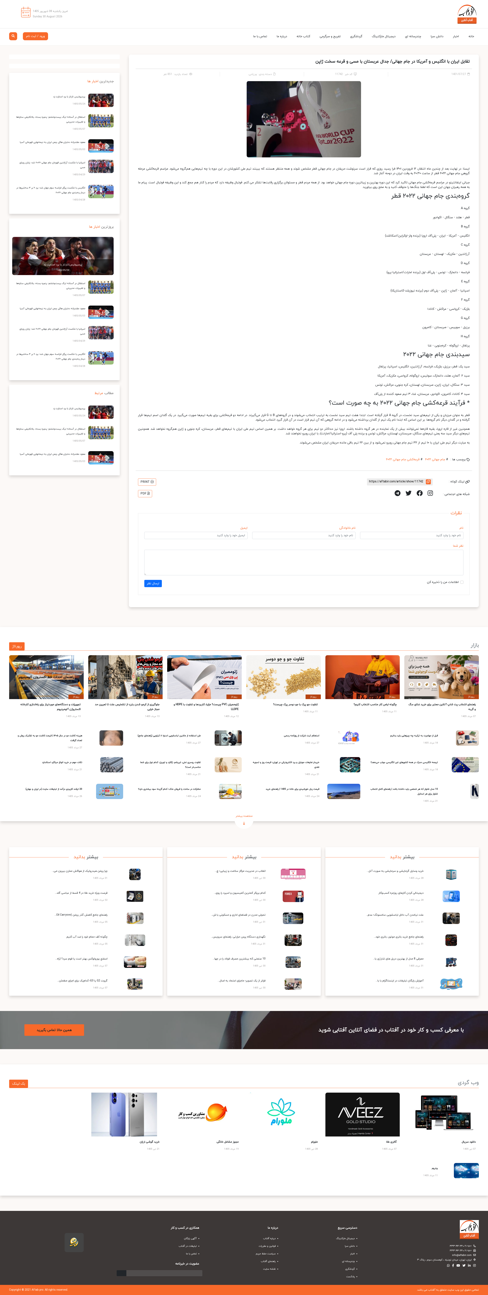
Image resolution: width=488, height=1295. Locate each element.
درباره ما (282, 36)
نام (461, 528)
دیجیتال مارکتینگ (384, 36)
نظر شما (458, 546)
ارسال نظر (153, 583)
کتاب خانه (303, 36)
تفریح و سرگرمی (330, 36)
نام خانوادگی (347, 528)
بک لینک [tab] (18, 1083)
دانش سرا (437, 36)
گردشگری (356, 36)
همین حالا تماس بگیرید (54, 1030)
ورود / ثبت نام (35, 36)
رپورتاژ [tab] (17, 646)
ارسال (121, 1273)
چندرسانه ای (413, 36)
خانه (471, 36)
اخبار (456, 36)
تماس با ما (260, 36)
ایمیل (244, 528)
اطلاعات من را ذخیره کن (443, 582)
